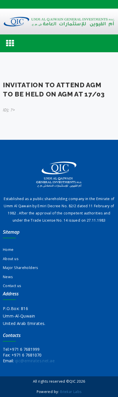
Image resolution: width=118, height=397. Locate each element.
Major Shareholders (20, 267)
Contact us (12, 285)
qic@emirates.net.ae (35, 360)
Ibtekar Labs (70, 391)
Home (8, 249)
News (8, 276)
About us (10, 258)
